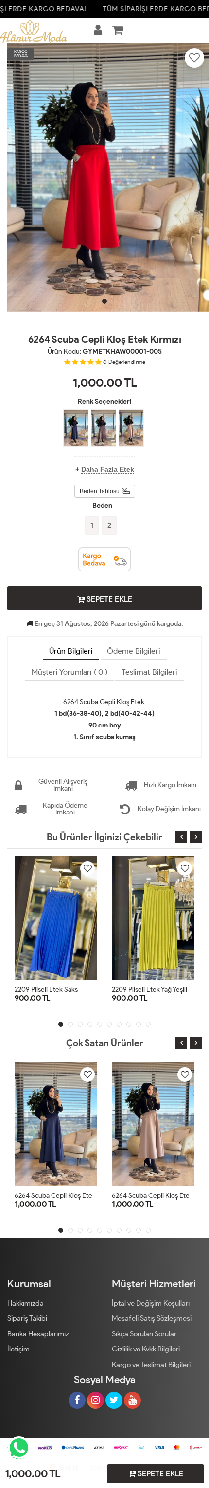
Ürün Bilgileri (71, 651)
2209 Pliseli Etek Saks (46, 990)
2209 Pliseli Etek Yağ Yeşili (149, 990)
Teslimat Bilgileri (149, 671)
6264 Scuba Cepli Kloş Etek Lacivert (68, 1196)
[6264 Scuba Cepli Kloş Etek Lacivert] (75, 428)
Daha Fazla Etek (107, 469)
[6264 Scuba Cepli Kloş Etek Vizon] (131, 428)
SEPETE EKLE (108, 599)
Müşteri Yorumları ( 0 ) (69, 671)
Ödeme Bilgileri (133, 651)
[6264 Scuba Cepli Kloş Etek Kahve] (103, 428)
